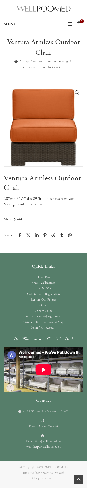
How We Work (43, 289)
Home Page (43, 277)
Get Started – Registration (43, 294)
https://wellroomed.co (47, 447)
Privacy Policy (43, 311)
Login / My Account (43, 328)
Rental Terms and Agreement (44, 316)
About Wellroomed (43, 283)
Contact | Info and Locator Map (43, 322)
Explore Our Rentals (44, 300)
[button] (77, 92)
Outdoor (38, 61)
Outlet (43, 305)
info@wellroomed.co (48, 441)
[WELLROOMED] (44, 8)
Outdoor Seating (58, 61)
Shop (26, 61)
